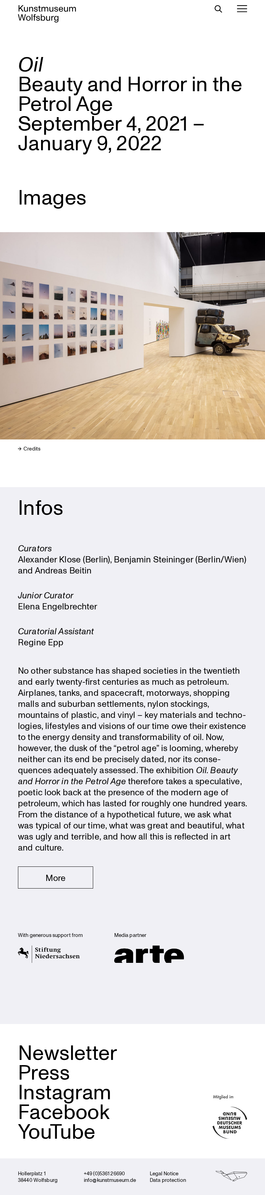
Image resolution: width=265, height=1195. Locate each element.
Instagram (64, 1091)
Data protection (168, 1179)
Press (44, 1071)
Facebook (64, 1111)
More (56, 877)
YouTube (57, 1131)
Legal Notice (164, 1173)
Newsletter (67, 1052)
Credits (31, 448)
